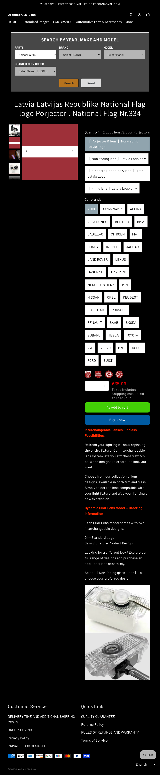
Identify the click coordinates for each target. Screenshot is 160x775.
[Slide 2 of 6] (14, 143)
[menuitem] (129, 22)
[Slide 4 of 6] (14, 168)
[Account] (139, 14)
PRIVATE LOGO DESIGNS (26, 746)
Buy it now (117, 419)
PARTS (19, 47)
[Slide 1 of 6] (14, 130)
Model (108, 47)
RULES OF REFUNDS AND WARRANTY (110, 732)
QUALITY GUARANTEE (98, 716)
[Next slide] (73, 152)
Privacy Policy (18, 738)
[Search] (131, 14)
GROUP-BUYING (20, 730)
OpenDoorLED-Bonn (25, 769)
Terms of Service (94, 740)
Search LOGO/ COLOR (29, 64)
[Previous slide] (26, 152)
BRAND (63, 47)
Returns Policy (92, 724)
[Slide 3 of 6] (14, 155)
